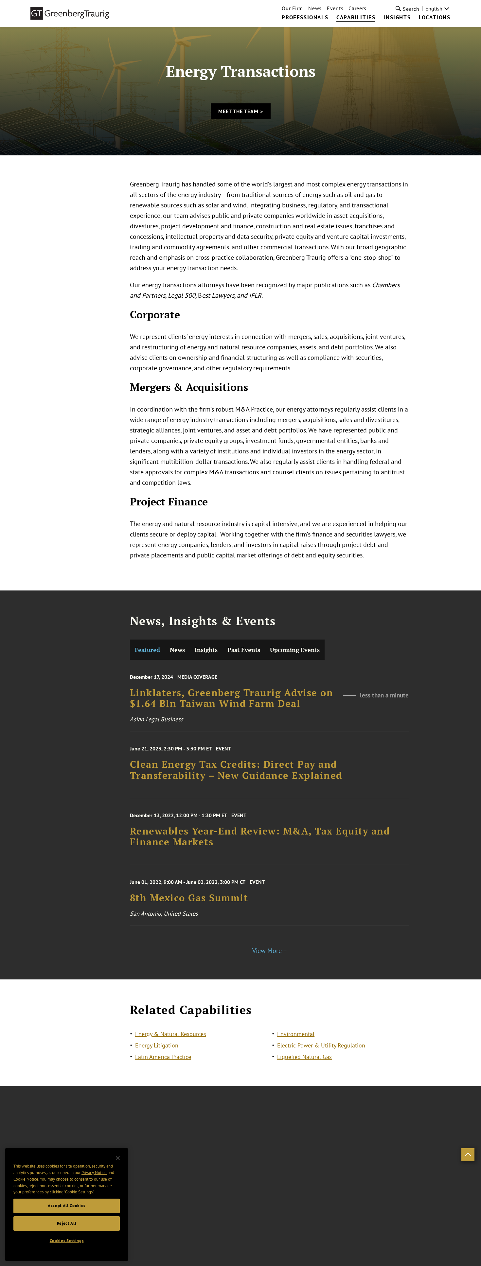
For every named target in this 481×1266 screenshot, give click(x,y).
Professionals (305, 17)
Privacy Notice (94, 1172)
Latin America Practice (163, 1057)
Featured (147, 650)
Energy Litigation (156, 1045)
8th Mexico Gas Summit (189, 897)
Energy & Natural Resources (170, 1034)
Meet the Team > (240, 111)
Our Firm (292, 8)
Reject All (67, 1223)
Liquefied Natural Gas (304, 1057)
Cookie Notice (25, 1179)
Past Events (243, 650)
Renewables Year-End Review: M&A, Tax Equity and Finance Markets (260, 837)
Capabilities (355, 17)
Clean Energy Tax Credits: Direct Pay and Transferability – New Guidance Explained (236, 770)
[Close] (118, 1158)
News (315, 8)
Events (335, 8)
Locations (434, 17)
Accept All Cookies (66, 1205)
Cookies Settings (67, 1240)
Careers (357, 8)
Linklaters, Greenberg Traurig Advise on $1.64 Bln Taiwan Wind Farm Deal (231, 698)
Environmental (295, 1034)
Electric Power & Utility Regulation (321, 1045)
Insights (397, 17)
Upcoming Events (295, 650)
